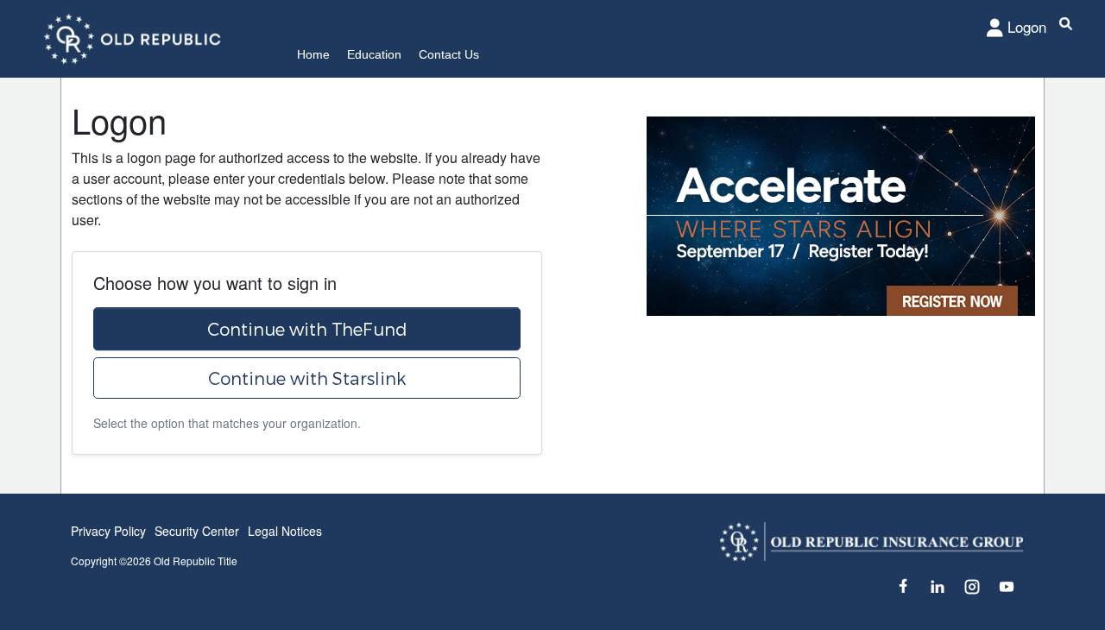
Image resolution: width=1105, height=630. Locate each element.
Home (313, 54)
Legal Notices (285, 530)
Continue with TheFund (307, 328)
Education (374, 54)
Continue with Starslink (307, 378)
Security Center (197, 530)
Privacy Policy (108, 530)
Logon (1026, 26)
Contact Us (449, 54)
